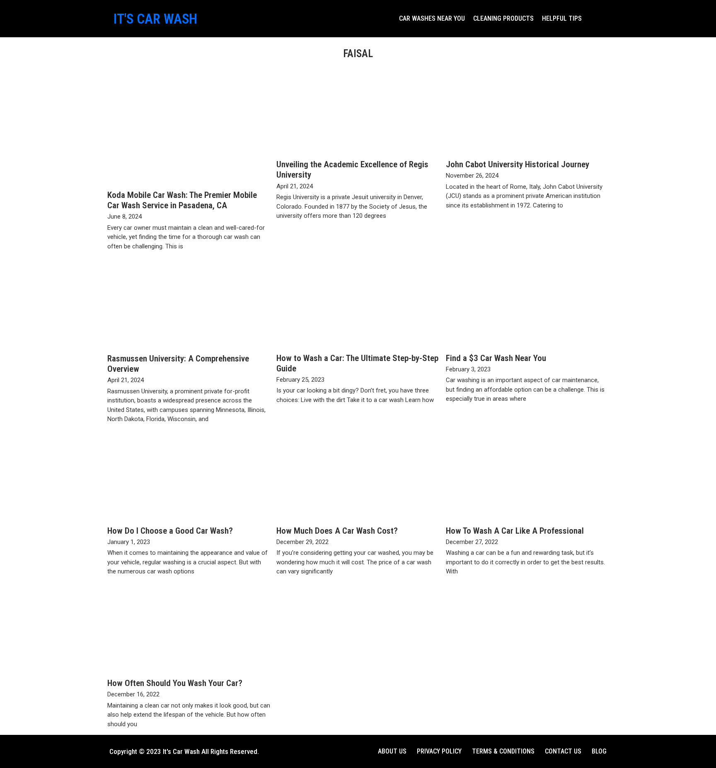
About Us (392, 751)
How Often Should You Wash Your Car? (174, 683)
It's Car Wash (155, 19)
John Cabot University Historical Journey (517, 164)
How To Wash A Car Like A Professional (515, 531)
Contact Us (563, 751)
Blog (599, 751)
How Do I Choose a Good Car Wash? (170, 531)
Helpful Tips (562, 18)
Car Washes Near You (432, 18)
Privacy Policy (439, 751)
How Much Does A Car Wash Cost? (337, 531)
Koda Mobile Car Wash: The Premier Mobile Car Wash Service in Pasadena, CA (182, 200)
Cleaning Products (503, 18)
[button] (594, 18)
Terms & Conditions (503, 751)
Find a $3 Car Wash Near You (496, 358)
